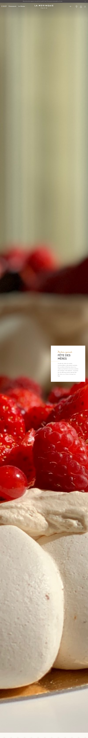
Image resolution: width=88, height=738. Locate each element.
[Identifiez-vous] (81, 6)
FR (70, 6)
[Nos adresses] (76, 6)
